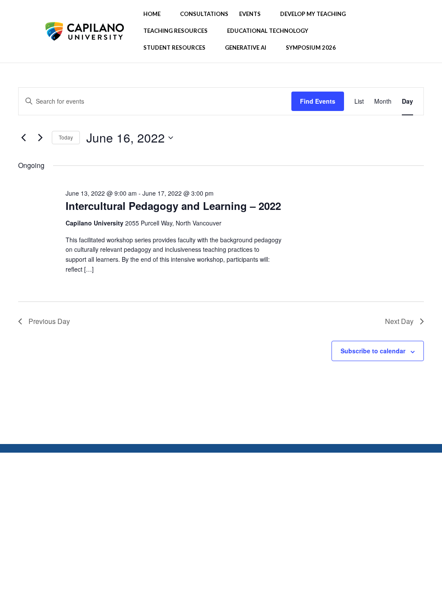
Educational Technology (267, 31)
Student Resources (174, 47)
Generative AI (245, 47)
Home (152, 14)
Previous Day (49, 321)
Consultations (204, 14)
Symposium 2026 (311, 47)
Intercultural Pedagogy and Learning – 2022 (173, 205)
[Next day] (40, 138)
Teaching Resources (175, 31)
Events (250, 14)
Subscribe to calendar (373, 350)
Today (66, 137)
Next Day (399, 321)
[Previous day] (23, 138)
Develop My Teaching (313, 14)
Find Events (317, 101)
